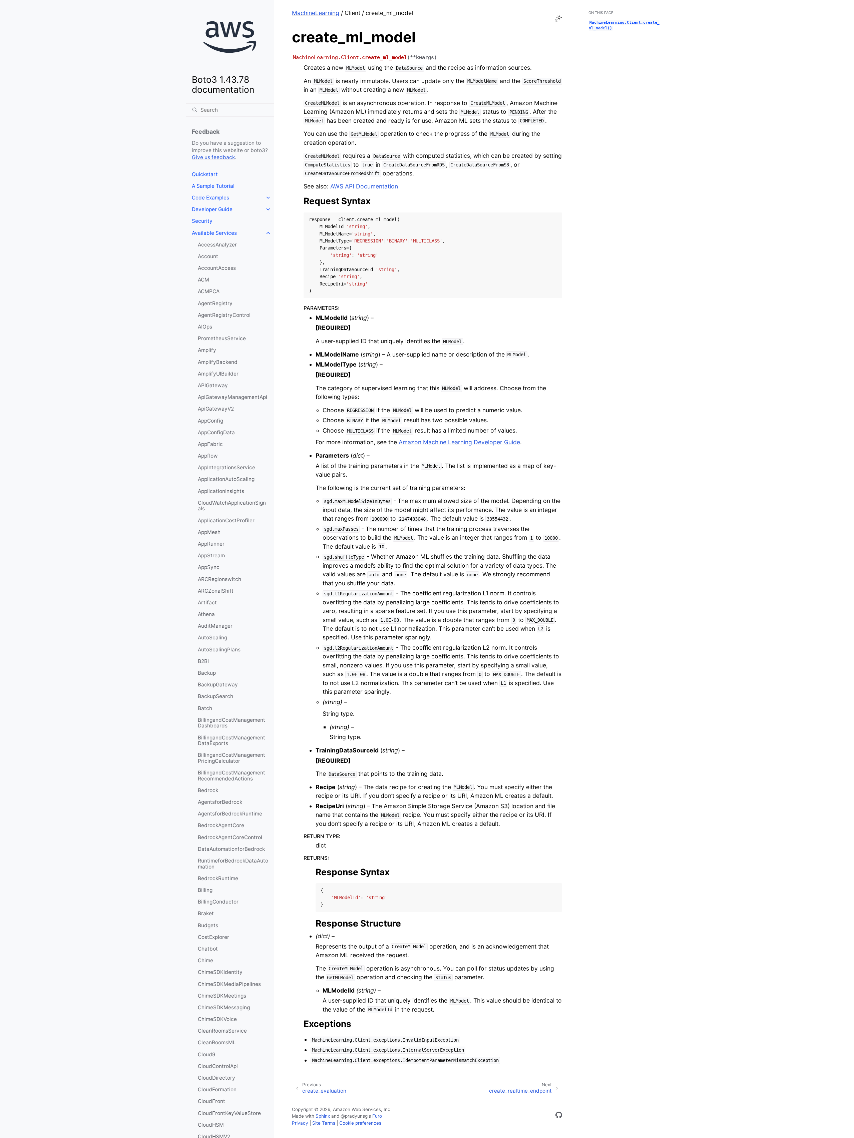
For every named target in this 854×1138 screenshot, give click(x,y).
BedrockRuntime (218, 878)
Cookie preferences (360, 1123)
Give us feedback (213, 157)
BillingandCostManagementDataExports (231, 740)
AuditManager (215, 626)
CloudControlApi (218, 1066)
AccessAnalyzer (217, 244)
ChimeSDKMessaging (224, 1007)
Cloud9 (207, 1054)
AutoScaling (212, 637)
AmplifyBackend (218, 362)
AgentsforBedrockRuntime (230, 813)
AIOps (205, 327)
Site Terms (323, 1123)
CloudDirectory (216, 1078)
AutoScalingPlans (219, 649)
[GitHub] (558, 1116)
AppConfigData (216, 432)
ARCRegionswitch (219, 579)
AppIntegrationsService (226, 467)
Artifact (207, 602)
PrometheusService (222, 338)
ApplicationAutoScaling (226, 479)
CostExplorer (213, 937)
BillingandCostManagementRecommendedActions (231, 775)
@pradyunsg (354, 1116)
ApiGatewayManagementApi (232, 397)
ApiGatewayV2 (216, 409)
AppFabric (210, 444)
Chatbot (208, 949)
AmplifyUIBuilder (218, 374)
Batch (205, 708)
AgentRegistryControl (224, 315)
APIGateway (213, 385)
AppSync (209, 567)
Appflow (208, 456)
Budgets (208, 925)
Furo (377, 1116)
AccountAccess (217, 268)
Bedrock (208, 790)
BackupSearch (215, 696)
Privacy (300, 1123)
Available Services (214, 233)
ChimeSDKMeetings (222, 996)
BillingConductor (218, 902)
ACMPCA (209, 291)
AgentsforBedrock (220, 802)
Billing (205, 890)
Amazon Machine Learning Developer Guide (459, 442)
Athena (206, 614)
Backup (207, 673)
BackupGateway (218, 684)
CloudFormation (217, 1089)
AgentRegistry (215, 303)
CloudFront (211, 1101)
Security (202, 221)
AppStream (211, 555)
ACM (203, 279)
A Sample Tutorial (213, 186)
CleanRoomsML (217, 1042)
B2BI (203, 661)
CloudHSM (211, 1125)
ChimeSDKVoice (217, 1019)
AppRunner (211, 544)
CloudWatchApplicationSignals (232, 506)
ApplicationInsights (221, 491)
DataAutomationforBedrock (231, 849)
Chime (205, 960)
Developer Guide (212, 209)
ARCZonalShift (216, 591)
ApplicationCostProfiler (226, 520)
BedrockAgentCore (221, 825)
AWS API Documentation (364, 186)
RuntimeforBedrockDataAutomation (233, 864)
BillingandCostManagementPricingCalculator (231, 758)
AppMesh (209, 532)
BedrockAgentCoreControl (230, 837)
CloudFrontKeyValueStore (229, 1113)
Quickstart (205, 174)
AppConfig (210, 421)
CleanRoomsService (222, 1031)
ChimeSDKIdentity (220, 972)
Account (208, 256)
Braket (206, 913)
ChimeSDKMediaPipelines (229, 984)
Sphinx (323, 1116)
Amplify (207, 350)
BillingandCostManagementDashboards (231, 723)
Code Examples (210, 197)
